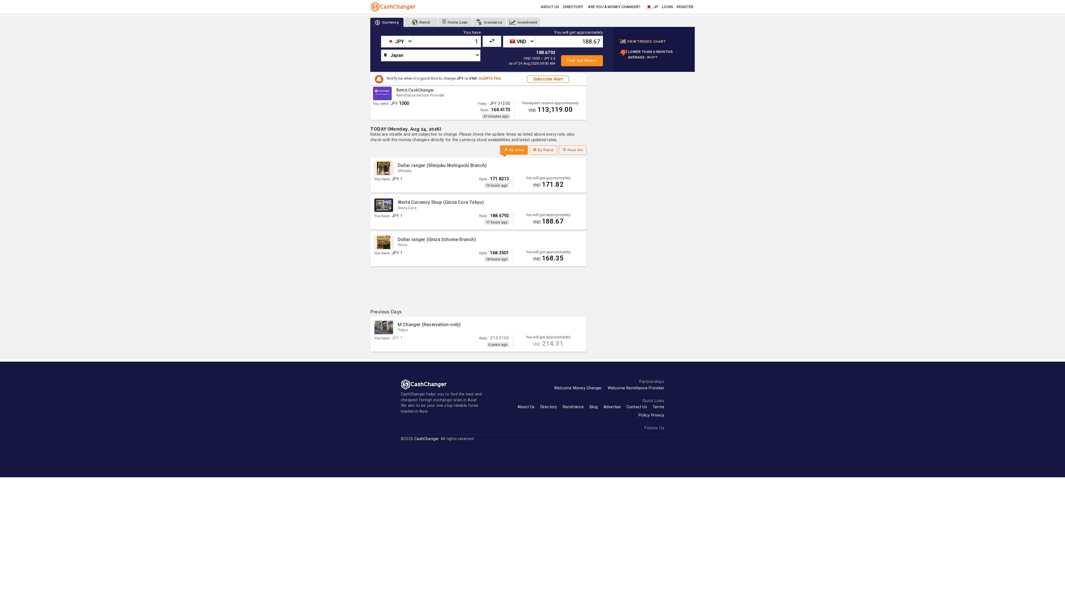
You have (472, 33)
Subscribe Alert (548, 79)
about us (550, 6)
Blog (594, 407)
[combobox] (397, 41)
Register (685, 6)
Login (667, 6)
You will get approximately (578, 33)
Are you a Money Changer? (614, 6)
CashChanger (426, 438)
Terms (658, 407)
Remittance (573, 407)
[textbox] (397, 41)
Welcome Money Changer (578, 388)
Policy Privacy (651, 415)
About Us (526, 407)
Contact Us (637, 407)
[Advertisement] (478, 285)
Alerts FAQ (490, 78)
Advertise (612, 407)
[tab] (387, 22)
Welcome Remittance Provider (636, 388)
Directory (573, 6)
